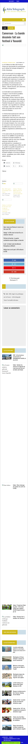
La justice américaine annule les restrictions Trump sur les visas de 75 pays (19, 649)
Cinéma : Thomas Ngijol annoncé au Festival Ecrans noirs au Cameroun (17, 191)
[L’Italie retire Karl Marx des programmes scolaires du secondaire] (6, 720)
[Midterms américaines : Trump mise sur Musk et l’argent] (6, 669)
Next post (13, 280)
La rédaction (5, 737)
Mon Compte (11, 1)
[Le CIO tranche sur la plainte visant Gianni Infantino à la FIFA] (6, 686)
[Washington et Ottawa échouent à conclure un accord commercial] (6, 660)
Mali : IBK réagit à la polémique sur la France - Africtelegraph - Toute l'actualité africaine (13, 297)
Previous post (15, 278)
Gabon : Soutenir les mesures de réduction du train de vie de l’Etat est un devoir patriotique (19, 367)
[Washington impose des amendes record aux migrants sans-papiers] (6, 677)
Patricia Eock (11, 62)
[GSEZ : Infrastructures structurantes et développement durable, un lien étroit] (6, 358)
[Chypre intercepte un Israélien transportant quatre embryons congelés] (6, 729)
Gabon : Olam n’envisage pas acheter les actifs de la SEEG (19, 486)
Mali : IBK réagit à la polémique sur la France (6, 190)
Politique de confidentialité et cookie (12, 738)
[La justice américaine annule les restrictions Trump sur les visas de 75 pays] (6, 650)
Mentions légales (7, 740)
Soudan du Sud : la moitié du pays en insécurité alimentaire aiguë (19, 701)
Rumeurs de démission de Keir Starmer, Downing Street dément (19, 692)
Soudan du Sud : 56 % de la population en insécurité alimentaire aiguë (19, 710)
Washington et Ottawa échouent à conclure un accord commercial (18, 658)
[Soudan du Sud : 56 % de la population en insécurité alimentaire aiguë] (6, 712)
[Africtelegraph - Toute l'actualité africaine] (14, 10)
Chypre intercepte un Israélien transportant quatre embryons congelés (19, 727)
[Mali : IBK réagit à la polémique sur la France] (7, 185)
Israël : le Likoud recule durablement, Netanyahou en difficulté (12, 245)
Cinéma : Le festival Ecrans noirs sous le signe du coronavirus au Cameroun (7, 208)
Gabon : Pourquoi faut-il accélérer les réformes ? (19, 617)
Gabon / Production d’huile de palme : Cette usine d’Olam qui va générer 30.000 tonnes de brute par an (19, 608)
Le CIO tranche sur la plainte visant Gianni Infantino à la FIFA (18, 684)
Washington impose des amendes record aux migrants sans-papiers (18, 675)
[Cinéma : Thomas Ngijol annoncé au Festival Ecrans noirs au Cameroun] (18, 185)
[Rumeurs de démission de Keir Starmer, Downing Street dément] (6, 695)
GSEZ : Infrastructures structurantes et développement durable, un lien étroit (19, 357)
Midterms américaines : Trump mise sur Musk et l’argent (19, 667)
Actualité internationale (9, 642)
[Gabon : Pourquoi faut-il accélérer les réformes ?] (6, 625)
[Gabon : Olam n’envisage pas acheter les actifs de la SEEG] (6, 600)
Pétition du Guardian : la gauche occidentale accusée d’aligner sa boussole (13, 239)
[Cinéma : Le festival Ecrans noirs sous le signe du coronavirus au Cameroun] (7, 201)
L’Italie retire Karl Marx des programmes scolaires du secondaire (19, 718)
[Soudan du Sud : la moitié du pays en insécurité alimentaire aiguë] (6, 703)
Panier (17, 1)
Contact (11, 737)
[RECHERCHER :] (14, 23)
